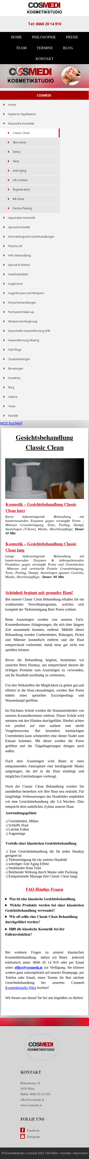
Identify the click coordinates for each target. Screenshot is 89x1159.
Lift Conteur (20, 180)
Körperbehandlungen (22, 303)
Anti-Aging (19, 171)
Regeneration (21, 189)
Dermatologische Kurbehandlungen (31, 237)
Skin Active (19, 142)
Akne (16, 161)
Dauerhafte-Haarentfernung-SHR (29, 331)
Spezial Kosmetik (19, 227)
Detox (17, 152)
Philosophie (44, 37)
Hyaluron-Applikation (22, 114)
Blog (68, 48)
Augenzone (15, 284)
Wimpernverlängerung (22, 321)
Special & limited (19, 265)
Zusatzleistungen (19, 359)
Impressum (80, 1153)
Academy (14, 378)
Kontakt (45, 59)
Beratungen (15, 368)
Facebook (33, 1130)
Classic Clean (21, 133)
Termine (45, 48)
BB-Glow (18, 199)
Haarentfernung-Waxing (23, 340)
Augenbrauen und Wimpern (26, 293)
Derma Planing (22, 208)
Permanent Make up (21, 312)
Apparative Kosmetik (21, 218)
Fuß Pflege (14, 350)
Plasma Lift (15, 246)
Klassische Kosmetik (21, 123)
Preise (72, 37)
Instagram (33, 1136)
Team (21, 48)
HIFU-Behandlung (19, 255)
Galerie (13, 397)
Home (16, 37)
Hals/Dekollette (18, 274)
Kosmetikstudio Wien (20, 988)
